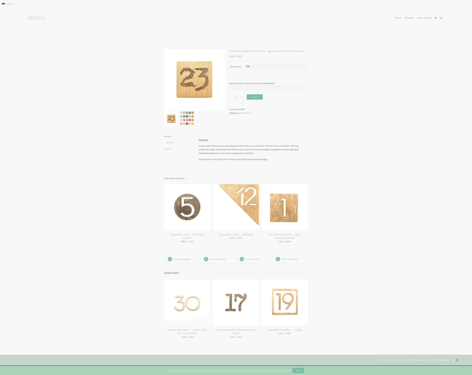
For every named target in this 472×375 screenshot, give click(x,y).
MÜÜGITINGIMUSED (441, 360)
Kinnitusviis (236, 66)
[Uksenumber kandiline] (195, 79)
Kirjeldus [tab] (167, 136)
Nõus (298, 370)
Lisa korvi (254, 97)
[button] (441, 18)
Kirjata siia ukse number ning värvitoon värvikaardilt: (252, 83)
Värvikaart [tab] (170, 142)
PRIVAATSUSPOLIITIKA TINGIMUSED (415, 360)
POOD (394, 360)
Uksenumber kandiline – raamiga (284, 329)
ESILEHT (386, 360)
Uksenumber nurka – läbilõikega (236, 234)
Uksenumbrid (245, 113)
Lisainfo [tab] (167, 149)
